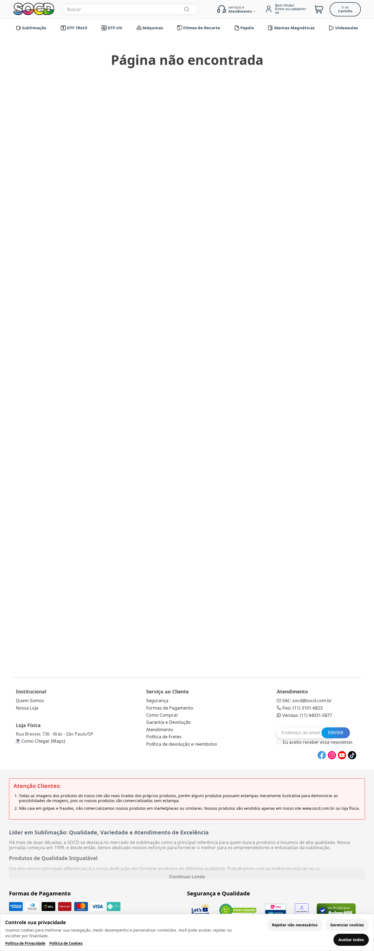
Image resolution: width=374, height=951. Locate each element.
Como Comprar (162, 715)
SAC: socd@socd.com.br (307, 701)
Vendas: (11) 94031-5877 (307, 715)
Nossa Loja (27, 708)
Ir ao (345, 9)
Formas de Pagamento (169, 708)
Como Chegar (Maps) (43, 741)
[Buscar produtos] (186, 9)
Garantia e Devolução (168, 722)
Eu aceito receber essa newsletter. (318, 742)
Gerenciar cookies (347, 924)
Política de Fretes (164, 737)
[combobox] (130, 9)
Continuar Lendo (187, 876)
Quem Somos (30, 701)
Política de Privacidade (25, 943)
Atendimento (159, 730)
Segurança (157, 701)
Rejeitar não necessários (295, 924)
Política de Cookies (65, 943)
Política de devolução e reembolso (181, 744)
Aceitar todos (351, 939)
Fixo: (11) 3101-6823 (302, 708)
